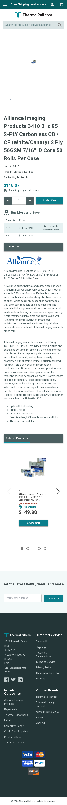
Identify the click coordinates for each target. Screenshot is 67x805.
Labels (8, 720)
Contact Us (42, 641)
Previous (9, 491)
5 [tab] (45, 548)
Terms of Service (46, 662)
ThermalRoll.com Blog (48, 673)
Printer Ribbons (13, 737)
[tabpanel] (33, 494)
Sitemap (41, 678)
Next (57, 491)
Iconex (39, 717)
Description (13, 246)
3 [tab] (33, 548)
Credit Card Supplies (16, 731)
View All (40, 722)
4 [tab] (39, 548)
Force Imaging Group (48, 711)
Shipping (41, 647)
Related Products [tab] (17, 438)
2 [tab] (27, 548)
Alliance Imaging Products (13, 702)
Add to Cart (33, 523)
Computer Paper (14, 726)
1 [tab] (22, 548)
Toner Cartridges (14, 742)
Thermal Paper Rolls (16, 714)
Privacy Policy (44, 667)
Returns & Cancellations (43, 654)
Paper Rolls (10, 709)
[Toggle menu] (4, 4)
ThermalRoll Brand (46, 696)
